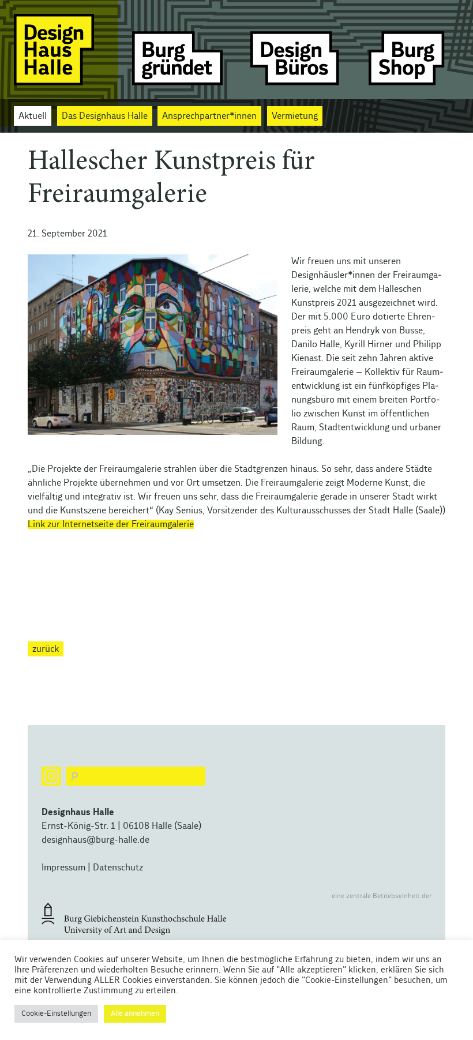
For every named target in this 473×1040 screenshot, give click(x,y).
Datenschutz (118, 867)
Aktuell (32, 116)
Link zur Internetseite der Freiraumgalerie (111, 524)
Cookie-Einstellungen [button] (56, 1014)
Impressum (63, 867)
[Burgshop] (414, 49)
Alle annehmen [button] (135, 1014)
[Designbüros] (295, 49)
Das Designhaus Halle (105, 116)
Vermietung (295, 116)
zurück (45, 649)
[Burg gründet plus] (177, 49)
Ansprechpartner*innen (209, 116)
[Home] (59, 49)
